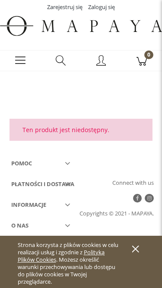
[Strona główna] (81, 26)
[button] (20, 61)
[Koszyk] (141, 61)
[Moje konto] (101, 62)
